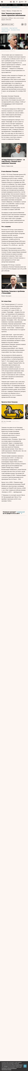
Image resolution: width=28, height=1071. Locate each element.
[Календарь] (11, 2)
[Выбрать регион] (17, 2)
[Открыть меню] (26, 2)
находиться (7, 104)
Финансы (9, 11)
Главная (3, 11)
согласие (6, 1066)
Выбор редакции (5, 7)
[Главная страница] (2, 1)
